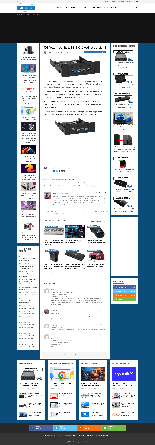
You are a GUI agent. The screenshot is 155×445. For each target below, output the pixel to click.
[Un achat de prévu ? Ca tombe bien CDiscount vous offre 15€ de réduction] (124, 374)
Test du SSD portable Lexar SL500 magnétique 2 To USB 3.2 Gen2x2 (124, 210)
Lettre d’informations (102, 435)
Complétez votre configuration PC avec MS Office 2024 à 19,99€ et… (128, 395)
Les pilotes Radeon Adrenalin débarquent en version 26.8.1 (28, 274)
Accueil (18, 1)
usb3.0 (67, 167)
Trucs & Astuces (96, 7)
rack (57, 167)
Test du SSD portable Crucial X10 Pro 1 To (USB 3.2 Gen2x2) (124, 86)
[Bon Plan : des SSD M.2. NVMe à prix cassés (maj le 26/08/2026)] (116, 405)
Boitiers (97, 52)
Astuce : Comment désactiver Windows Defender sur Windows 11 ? (97, 415)
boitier (49, 167)
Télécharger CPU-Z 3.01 (66, 412)
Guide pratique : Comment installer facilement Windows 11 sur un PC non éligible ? (124, 127)
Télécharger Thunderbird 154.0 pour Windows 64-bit (66, 404)
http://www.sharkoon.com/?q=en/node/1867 (86, 316)
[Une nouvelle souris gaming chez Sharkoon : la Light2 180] (96, 231)
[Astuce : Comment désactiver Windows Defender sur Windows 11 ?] (85, 414)
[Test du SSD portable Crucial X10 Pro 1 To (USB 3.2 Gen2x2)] (23, 396)
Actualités (60, 7)
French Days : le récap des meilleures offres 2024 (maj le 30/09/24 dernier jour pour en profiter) (29, 138)
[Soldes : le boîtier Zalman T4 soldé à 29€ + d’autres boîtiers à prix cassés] (54, 255)
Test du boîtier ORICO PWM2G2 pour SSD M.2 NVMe (124, 106)
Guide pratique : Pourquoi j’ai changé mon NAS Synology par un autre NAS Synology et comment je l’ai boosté (124, 149)
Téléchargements (84, 7)
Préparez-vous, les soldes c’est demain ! (95, 214)
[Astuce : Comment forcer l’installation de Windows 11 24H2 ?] (85, 405)
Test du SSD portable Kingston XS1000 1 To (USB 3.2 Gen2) (124, 190)
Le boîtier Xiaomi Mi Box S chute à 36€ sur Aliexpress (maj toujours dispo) (27, 282)
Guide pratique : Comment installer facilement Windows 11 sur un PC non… (35, 415)
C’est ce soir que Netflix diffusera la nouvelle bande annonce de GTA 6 (27, 258)
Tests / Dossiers (70, 7)
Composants (103, 52)
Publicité (81, 435)
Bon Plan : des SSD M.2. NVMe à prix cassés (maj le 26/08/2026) (128, 404)
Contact (23, 1)
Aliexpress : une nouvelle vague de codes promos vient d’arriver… (128, 414)
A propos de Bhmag (49, 435)
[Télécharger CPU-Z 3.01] (54, 414)
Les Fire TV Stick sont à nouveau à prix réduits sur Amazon (27, 300)
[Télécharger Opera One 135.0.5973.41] (54, 396)
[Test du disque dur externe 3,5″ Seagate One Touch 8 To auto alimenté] (31, 374)
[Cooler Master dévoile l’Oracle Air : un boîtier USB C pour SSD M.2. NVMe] (54, 231)
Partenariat (90, 435)
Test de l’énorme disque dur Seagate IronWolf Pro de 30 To (124, 170)
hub (54, 167)
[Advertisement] (77, 28)
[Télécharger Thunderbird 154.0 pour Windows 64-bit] (54, 405)
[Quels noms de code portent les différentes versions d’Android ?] (85, 396)
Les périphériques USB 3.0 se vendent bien (56, 214)
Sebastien (54, 310)
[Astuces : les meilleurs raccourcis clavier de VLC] (93, 374)
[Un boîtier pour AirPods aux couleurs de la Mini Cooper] (96, 255)
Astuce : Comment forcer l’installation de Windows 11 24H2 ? (97, 404)
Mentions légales (70, 435)
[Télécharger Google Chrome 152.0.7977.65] (62, 374)
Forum (106, 7)
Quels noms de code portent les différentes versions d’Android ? (96, 395)
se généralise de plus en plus (75, 81)
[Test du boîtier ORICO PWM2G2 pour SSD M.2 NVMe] (23, 405)
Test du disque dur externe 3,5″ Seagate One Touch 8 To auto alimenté (124, 65)
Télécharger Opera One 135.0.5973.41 (65, 394)
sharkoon (62, 167)
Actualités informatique (89, 52)
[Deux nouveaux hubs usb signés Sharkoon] (75, 231)
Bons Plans (114, 7)
